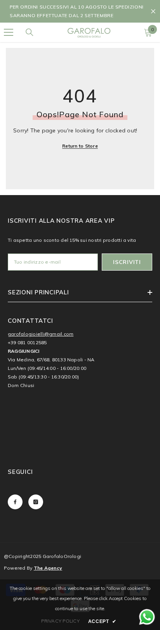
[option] (80, 11)
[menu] (8, 32)
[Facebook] (15, 501)
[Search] (29, 32)
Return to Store (80, 146)
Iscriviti (127, 262)
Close (153, 11)
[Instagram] (35, 501)
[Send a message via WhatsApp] (147, 617)
